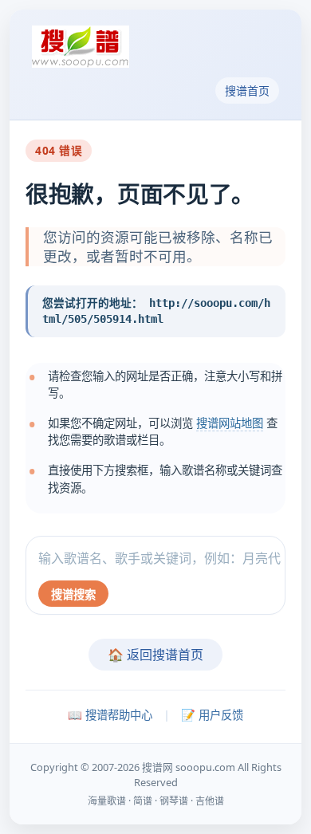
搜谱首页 (247, 90)
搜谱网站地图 (229, 423)
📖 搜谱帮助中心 (110, 714)
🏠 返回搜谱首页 (155, 654)
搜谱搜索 (73, 594)
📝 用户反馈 (212, 714)
